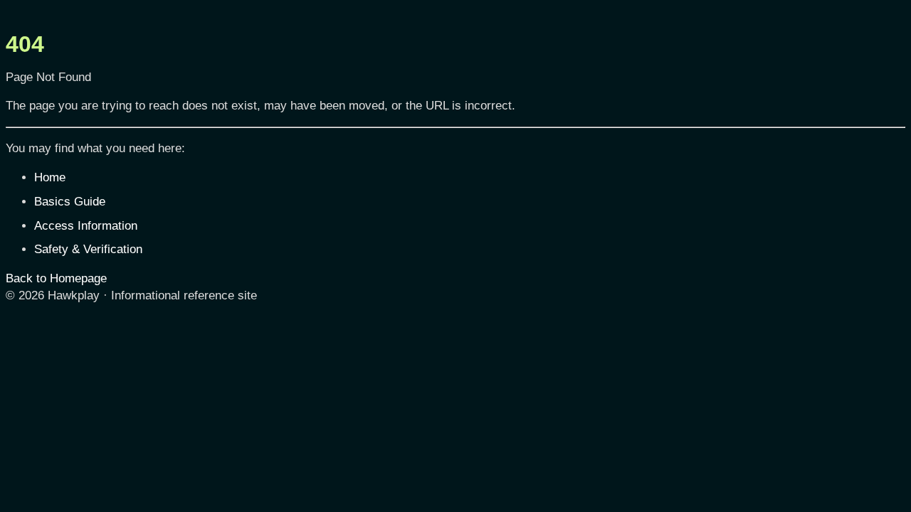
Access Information (85, 226)
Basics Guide (69, 201)
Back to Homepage (56, 278)
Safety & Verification (88, 249)
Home (49, 177)
